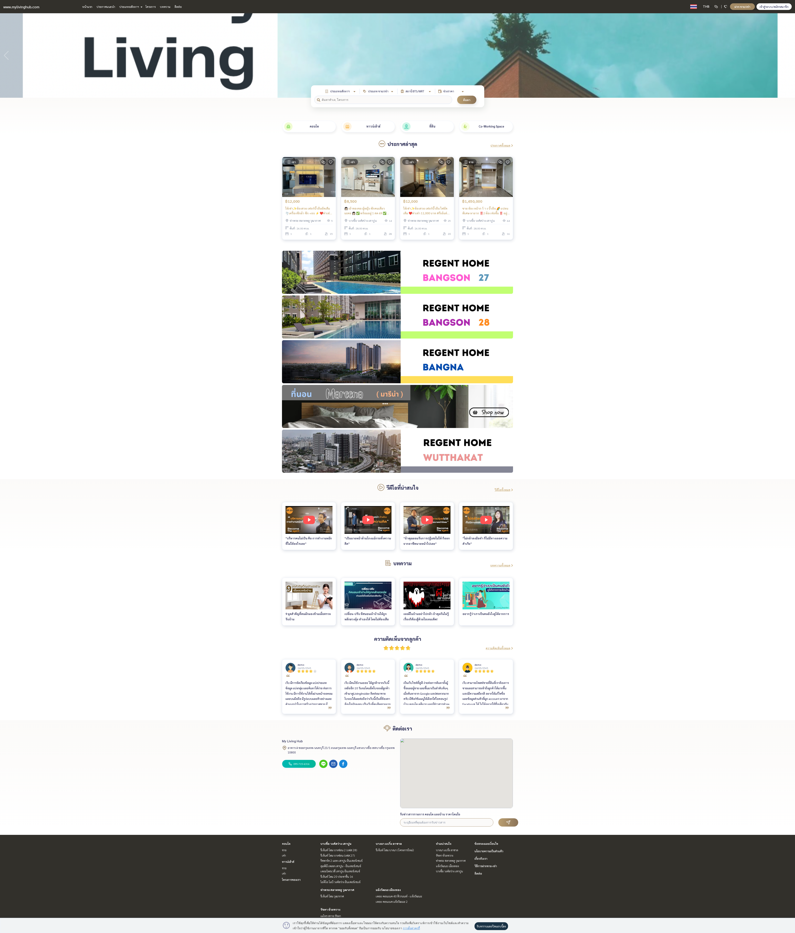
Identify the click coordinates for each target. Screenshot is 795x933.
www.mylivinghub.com (21, 6)
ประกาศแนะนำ (105, 6)
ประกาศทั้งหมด (500, 145)
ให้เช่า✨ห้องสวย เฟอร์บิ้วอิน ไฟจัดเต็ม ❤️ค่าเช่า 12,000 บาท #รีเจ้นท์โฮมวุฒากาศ (425, 210)
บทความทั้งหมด (500, 565)
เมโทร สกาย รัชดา (330, 916)
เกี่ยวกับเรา (481, 858)
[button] (789, 55)
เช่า (284, 855)
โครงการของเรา (291, 879)
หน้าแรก (87, 6)
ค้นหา (466, 100)
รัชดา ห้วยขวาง (330, 909)
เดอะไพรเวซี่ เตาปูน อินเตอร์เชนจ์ (340, 871)
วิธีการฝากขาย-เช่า (486, 866)
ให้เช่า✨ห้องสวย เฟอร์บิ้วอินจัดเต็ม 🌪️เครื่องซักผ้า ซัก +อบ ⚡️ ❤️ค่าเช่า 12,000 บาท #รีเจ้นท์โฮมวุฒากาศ (308, 210)
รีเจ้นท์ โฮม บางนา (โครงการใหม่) (395, 850)
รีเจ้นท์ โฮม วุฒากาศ (332, 896)
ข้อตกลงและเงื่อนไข (486, 843)
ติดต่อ (178, 6)
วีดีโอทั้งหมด (502, 490)
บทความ (165, 6)
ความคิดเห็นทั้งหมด (498, 648)
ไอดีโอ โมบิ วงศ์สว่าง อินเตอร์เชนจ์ (340, 882)
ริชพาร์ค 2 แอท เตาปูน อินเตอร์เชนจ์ (341, 860)
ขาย (284, 850)
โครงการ (151, 6)
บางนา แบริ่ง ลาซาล (389, 843)
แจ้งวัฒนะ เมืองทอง (388, 890)
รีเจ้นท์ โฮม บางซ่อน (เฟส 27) (337, 855)
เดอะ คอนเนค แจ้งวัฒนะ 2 (392, 901)
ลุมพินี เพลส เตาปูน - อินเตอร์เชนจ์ (340, 866)
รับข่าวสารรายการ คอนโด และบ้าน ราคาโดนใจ (430, 814)
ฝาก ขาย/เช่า (742, 6)
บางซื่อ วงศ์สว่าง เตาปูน (335, 843)
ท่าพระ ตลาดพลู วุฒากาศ (337, 890)
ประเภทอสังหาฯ (129, 6)
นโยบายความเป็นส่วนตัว (489, 851)
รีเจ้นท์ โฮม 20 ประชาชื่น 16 (336, 876)
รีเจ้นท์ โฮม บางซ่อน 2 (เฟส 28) (338, 850)
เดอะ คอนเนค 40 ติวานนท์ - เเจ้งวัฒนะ (399, 896)
